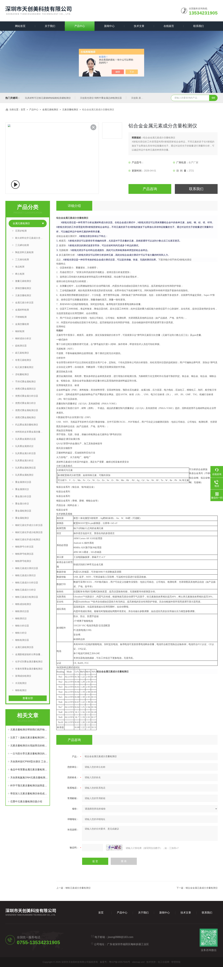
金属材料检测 (22, 309)
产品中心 (79, 26)
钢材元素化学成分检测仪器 (29, 532)
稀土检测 (19, 274)
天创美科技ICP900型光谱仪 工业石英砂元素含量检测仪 (29, 761)
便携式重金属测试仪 (25, 388)
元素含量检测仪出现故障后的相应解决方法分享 (29, 745)
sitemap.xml (138, 962)
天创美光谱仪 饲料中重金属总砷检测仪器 (101, 98)
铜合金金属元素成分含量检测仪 (202, 888)
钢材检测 (19, 331)
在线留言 (169, 26)
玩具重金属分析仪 (24, 460)
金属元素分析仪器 (24, 302)
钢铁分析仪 (21, 633)
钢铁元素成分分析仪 (25, 589)
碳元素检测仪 (22, 352)
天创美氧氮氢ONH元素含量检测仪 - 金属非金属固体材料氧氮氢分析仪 (29, 777)
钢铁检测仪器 (22, 640)
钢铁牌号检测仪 (23, 561)
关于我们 (50, 26)
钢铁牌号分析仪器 (24, 546)
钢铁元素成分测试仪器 (26, 568)
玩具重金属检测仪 (24, 475)
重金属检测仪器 (23, 510)
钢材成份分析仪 (23, 338)
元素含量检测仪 (70, 109)
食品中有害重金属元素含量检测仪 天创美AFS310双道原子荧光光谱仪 (29, 769)
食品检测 (19, 266)
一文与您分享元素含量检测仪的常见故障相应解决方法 (29, 753)
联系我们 (198, 26)
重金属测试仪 (22, 489)
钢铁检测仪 (21, 690)
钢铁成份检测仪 (23, 604)
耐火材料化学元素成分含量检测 (31, 238)
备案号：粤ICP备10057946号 (115, 962)
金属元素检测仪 (50, 109)
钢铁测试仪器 (22, 611)
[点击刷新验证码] (114, 847)
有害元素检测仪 (23, 360)
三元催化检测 (22, 259)
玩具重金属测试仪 (24, 446)
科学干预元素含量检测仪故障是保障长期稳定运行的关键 (29, 785)
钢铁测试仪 (21, 618)
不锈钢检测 (21, 317)
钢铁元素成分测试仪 (25, 575)
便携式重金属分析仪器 (26, 396)
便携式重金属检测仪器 (26, 410)
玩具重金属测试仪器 (25, 439)
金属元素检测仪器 (24, 647)
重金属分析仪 (22, 503)
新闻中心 (109, 26)
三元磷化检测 (22, 245)
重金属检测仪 (22, 518)
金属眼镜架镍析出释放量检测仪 (31, 654)
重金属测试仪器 (23, 482)
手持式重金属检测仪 (25, 381)
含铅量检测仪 (22, 374)
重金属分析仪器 (23, 496)
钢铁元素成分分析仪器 (26, 582)
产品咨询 (150, 189)
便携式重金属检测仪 (25, 417)
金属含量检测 (22, 324)
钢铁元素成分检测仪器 (26, 597)
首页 (23, 109)
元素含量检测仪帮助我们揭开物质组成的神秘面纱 (29, 729)
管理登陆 (175, 962)
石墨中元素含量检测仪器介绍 (26, 801)
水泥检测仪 (21, 683)
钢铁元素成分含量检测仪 (78, 888)
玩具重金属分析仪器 (25, 453)
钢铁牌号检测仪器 (24, 554)
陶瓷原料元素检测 (24, 252)
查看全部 (28, 698)
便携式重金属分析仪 (25, 403)
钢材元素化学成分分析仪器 (29, 525)
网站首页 (20, 26)
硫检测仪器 (21, 345)
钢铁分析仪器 (22, 625)
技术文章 (139, 26)
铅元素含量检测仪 (24, 367)
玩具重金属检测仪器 (25, 467)
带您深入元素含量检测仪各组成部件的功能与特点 (29, 793)
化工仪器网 (163, 962)
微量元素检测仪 (23, 281)
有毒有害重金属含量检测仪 (29, 668)
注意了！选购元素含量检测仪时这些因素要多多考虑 (29, 737)
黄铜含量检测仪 (23, 288)
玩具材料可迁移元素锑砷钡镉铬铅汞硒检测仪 (48, 98)
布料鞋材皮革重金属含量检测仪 (31, 431)
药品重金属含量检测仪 (26, 424)
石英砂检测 (21, 230)
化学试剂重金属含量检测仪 (29, 661)
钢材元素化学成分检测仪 (27, 539)
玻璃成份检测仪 (23, 676)
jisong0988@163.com (120, 937)
